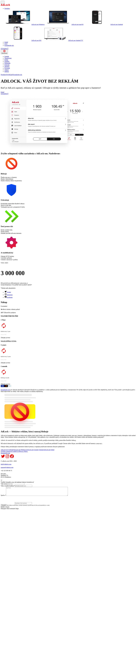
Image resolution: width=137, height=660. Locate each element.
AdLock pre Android (116, 24)
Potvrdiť (3, 505)
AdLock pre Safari (48, 450)
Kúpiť (6, 42)
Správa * (3, 495)
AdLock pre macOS (77, 24)
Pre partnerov (8, 451)
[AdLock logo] (5, 5)
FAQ (5, 44)
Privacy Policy (23, 451)
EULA (17, 451)
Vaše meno (4, 484)
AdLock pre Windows (38, 24)
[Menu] (2, 2)
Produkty (7, 8)
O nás (13, 451)
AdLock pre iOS (36, 40)
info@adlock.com (6, 464)
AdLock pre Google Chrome (34, 450)
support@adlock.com (7, 467)
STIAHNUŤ (4, 48)
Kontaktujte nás (9, 45)
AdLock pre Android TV (75, 40)
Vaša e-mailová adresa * (8, 486)
